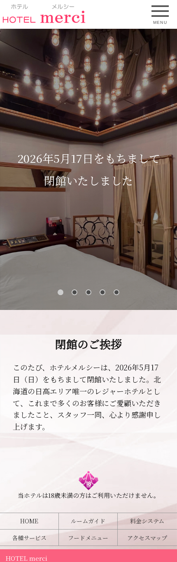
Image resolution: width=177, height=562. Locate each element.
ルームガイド (88, 521)
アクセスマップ (147, 538)
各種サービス (29, 538)
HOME (29, 521)
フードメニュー (88, 538)
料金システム (147, 521)
